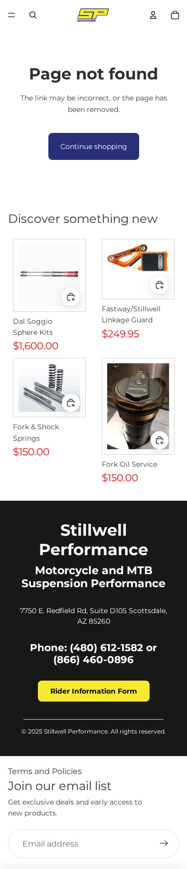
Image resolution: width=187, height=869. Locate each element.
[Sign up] (164, 844)
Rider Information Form (93, 691)
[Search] (33, 15)
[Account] (153, 15)
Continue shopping (93, 146)
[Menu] (11, 14)
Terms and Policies (45, 771)
